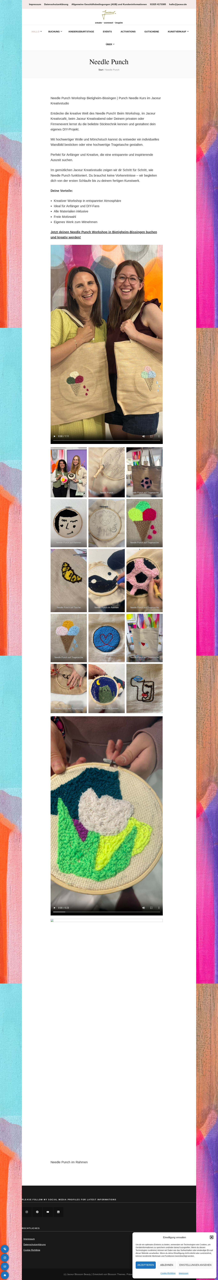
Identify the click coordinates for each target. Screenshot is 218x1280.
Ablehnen (166, 1265)
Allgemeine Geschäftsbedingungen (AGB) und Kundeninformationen (109, 4)
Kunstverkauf (177, 31)
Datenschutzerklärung (56, 4)
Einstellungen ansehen (195, 1265)
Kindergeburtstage (81, 31)
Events (107, 31)
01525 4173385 (158, 4)
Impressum (183, 1273)
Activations (128, 31)
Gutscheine (151, 31)
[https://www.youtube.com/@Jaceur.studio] (48, 1212)
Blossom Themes (116, 1274)
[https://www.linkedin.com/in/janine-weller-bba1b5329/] (58, 1212)
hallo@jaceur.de (178, 4)
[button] (211, 1237)
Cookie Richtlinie (31, 1250)
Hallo (35, 31)
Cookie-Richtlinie (168, 1273)
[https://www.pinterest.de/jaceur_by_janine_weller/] (37, 1212)
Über (109, 44)
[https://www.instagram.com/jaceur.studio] (27, 1212)
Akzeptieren (145, 1265)
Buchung (54, 31)
